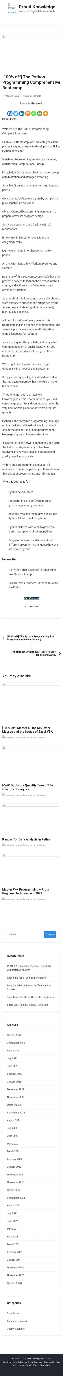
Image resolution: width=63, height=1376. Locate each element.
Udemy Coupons (12, 96)
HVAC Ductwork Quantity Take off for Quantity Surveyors (28, 787)
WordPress (34, 1365)
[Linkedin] (21, 111)
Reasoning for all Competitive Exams (26, 977)
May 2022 (12, 1143)
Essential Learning (17, 1321)
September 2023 (16, 1042)
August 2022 (14, 1120)
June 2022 (12, 1135)
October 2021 (14, 1190)
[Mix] (27, 111)
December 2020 (15, 1267)
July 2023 (12, 1058)
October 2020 (14, 1283)
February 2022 (14, 1159)
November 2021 (15, 1182)
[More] (45, 111)
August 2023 (14, 1050)
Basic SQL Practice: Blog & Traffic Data (27, 1004)
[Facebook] (10, 111)
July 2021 (12, 1213)
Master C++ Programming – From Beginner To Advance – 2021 (25, 891)
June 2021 (12, 1221)
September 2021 (16, 1197)
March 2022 (13, 1151)
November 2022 (15, 1097)
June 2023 (12, 1066)
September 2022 (16, 1112)
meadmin (22, 737)
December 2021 (15, 1174)
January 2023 (14, 1081)
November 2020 (15, 1275)
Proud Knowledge (37, 6)
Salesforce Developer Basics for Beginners (30, 997)
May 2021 (12, 1228)
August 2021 (14, 1205)
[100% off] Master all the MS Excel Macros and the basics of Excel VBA (27, 730)
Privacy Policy (45, 1365)
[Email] (39, 111)
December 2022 (15, 1089)
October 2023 (14, 1035)
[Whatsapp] (33, 111)
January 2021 (14, 1259)
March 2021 (13, 1244)
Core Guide (13, 1313)
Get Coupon (31, 598)
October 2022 (14, 1104)
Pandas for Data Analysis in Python (26, 839)
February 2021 (14, 1252)
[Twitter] (16, 111)
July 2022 (12, 1128)
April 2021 (12, 1236)
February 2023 (14, 1073)
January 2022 (14, 1166)
